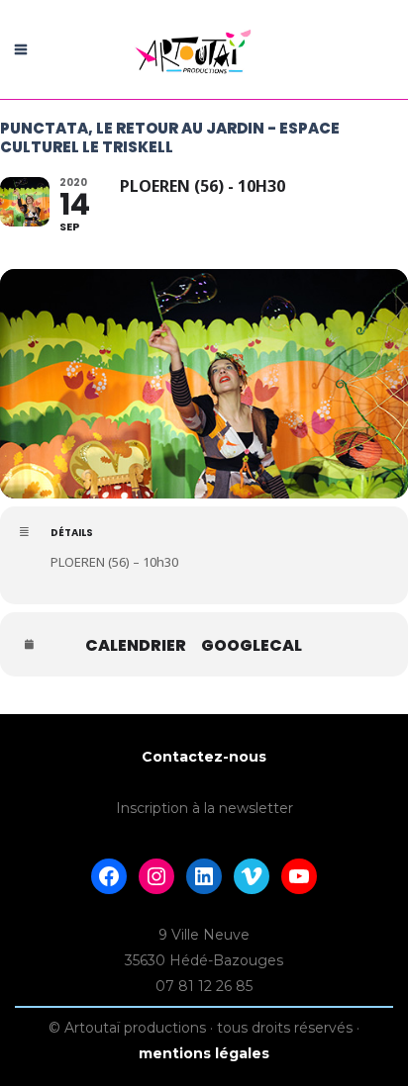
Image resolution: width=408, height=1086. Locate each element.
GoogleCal (251, 646)
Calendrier (135, 646)
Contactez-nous (204, 757)
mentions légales (204, 1053)
